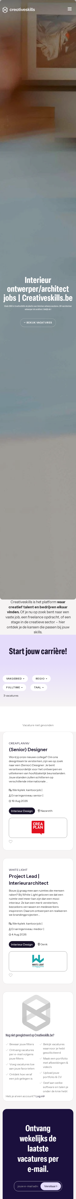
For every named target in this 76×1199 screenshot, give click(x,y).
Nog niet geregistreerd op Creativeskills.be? (30, 1035)
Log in (39, 1096)
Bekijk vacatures (39, 322)
